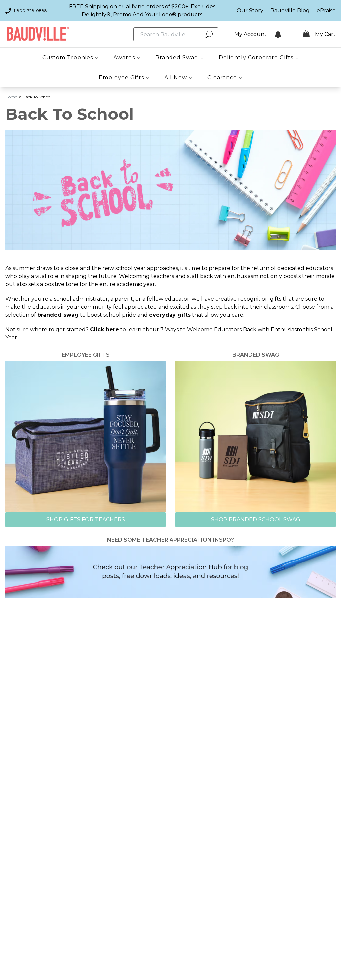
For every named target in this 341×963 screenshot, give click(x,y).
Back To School (37, 96)
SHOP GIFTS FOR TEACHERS (85, 519)
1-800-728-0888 (30, 10)
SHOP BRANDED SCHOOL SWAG (255, 519)
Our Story (250, 10)
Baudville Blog (290, 10)
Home (11, 96)
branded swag (58, 315)
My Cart (325, 34)
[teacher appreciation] (170, 571)
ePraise (326, 10)
